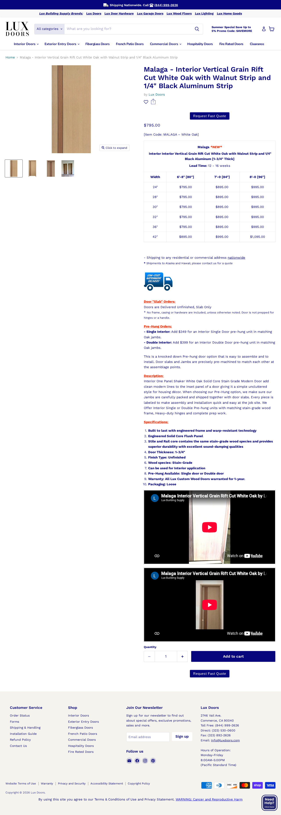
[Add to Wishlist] (146, 102)
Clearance (257, 44)
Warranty (47, 783)
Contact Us (18, 746)
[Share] (153, 103)
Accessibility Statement (106, 783)
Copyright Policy (139, 783)
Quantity (150, 647)
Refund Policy (20, 739)
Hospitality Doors (200, 44)
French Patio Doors (129, 44)
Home (10, 57)
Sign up (182, 736)
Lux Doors (93, 13)
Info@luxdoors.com (225, 740)
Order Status (20, 715)
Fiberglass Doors (97, 44)
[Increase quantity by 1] (182, 656)
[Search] (197, 29)
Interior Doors (25, 44)
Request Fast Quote (209, 116)
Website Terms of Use (20, 783)
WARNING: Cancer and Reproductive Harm (209, 799)
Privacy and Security (72, 783)
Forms (14, 721)
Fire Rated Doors (231, 44)
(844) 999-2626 (166, 5)
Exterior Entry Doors (61, 44)
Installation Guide (23, 733)
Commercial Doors (164, 44)
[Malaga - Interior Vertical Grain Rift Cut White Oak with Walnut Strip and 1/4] (13, 168)
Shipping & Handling (25, 727)
